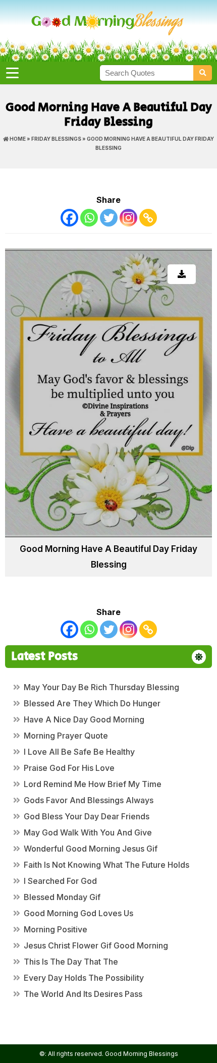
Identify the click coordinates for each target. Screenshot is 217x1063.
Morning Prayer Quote (66, 736)
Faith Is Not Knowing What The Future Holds (106, 865)
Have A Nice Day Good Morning (84, 719)
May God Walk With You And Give (88, 832)
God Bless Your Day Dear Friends (86, 816)
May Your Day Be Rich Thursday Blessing (101, 687)
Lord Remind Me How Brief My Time (92, 784)
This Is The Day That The (71, 962)
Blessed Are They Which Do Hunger (92, 703)
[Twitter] (109, 218)
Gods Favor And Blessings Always (88, 800)
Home (17, 139)
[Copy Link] (148, 218)
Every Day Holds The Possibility (84, 978)
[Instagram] (128, 218)
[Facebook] (69, 218)
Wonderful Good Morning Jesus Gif (90, 849)
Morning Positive (55, 929)
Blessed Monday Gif (62, 897)
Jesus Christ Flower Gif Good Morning (96, 945)
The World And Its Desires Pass (83, 994)
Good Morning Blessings (141, 1053)
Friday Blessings (56, 139)
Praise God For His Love (69, 768)
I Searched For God (60, 881)
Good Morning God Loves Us (78, 913)
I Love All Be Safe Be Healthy (79, 752)
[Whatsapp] (89, 218)
